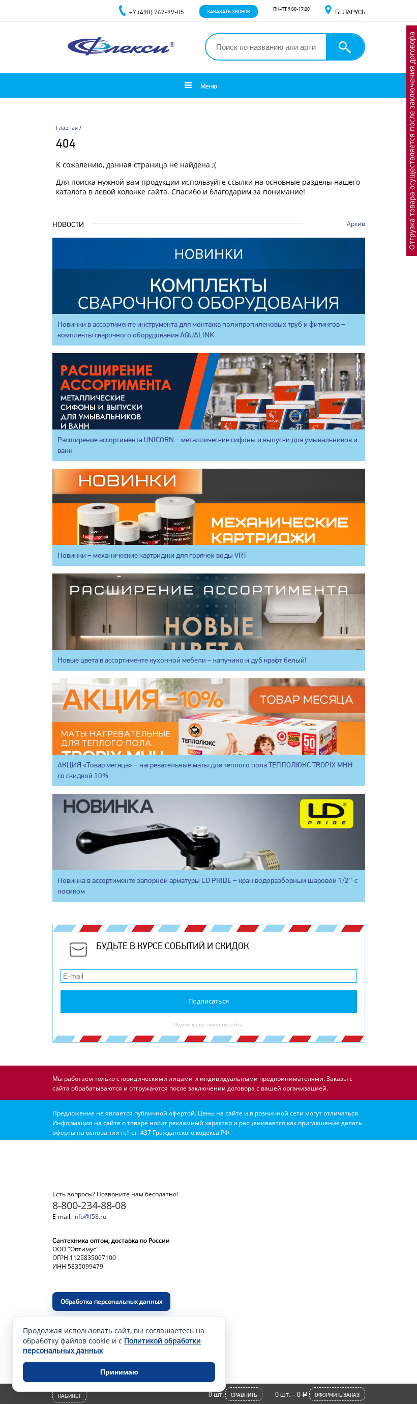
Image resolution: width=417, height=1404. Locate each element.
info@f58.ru (89, 1216)
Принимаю (119, 1372)
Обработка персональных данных (111, 1301)
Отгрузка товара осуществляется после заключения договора (411, 140)
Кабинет (69, 1395)
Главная (67, 127)
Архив (356, 223)
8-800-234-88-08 (89, 1205)
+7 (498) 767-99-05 (156, 12)
